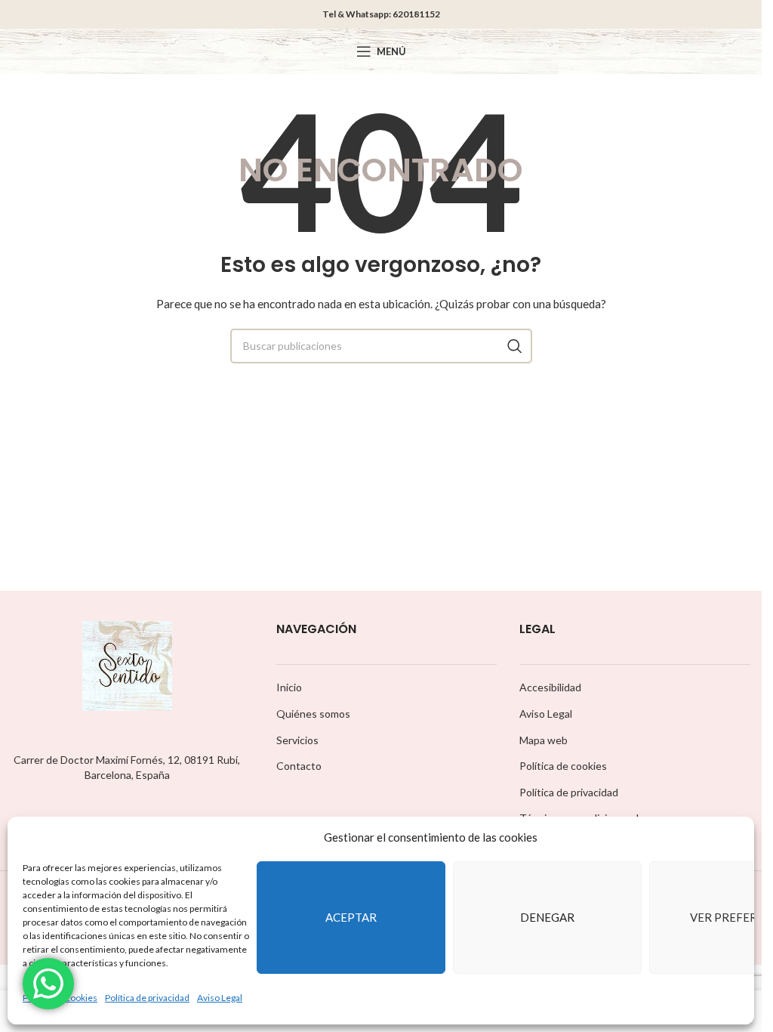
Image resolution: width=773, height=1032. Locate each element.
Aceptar (351, 917)
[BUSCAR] (514, 346)
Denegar (547, 917)
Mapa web (543, 740)
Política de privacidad (147, 997)
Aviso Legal (219, 997)
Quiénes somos (313, 713)
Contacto (299, 765)
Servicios (297, 740)
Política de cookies (563, 765)
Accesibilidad (550, 687)
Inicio (289, 687)
